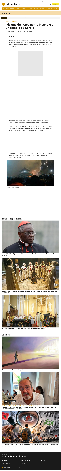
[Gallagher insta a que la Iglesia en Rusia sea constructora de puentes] (30, 311)
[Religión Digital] (11, 4)
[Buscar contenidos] (50, 4)
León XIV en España (10, 8)
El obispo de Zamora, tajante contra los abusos (20, 1)
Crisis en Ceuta (33, 1)
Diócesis (42, 8)
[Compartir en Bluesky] (14, 37)
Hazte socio (24, 463)
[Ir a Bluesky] (17, 456)
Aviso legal (43, 460)
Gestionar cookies (33, 467)
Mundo (36, 8)
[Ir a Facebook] (3, 456)
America (30, 8)
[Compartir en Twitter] (11, 37)
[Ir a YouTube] (14, 456)
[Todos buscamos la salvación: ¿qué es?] (30, 353)
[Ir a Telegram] (22, 456)
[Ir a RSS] (25, 456)
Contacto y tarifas (25, 460)
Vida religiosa (49, 8)
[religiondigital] (6, 468)
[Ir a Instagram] (8, 456)
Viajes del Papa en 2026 (42, 1)
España (18, 8)
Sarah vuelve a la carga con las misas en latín (17, 17)
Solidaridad (57, 8)
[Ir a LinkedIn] (11, 456)
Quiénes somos (5, 460)
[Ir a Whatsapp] (20, 456)
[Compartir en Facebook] (9, 37)
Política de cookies (6, 463)
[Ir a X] (6, 456)
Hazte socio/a (55, 4)
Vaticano (24, 8)
